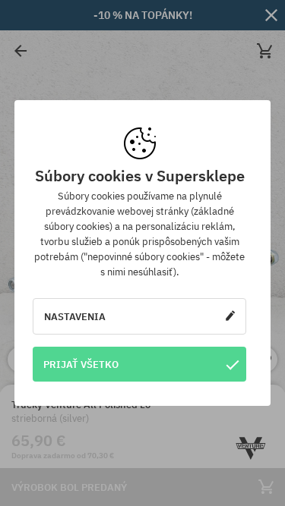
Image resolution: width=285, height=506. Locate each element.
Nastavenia (75, 316)
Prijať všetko (81, 364)
